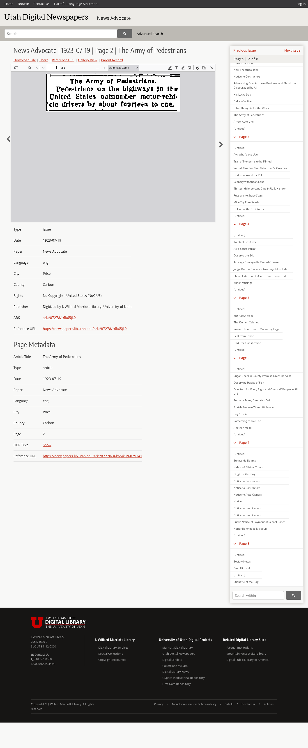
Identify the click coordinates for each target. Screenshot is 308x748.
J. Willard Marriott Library (47, 637)
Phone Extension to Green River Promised (260, 276)
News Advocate (114, 18)
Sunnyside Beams (245, 460)
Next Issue (292, 50)
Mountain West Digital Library (246, 654)
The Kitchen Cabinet (246, 322)
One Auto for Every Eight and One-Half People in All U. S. (266, 391)
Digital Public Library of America (247, 660)
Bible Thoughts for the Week (251, 108)
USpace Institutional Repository (183, 678)
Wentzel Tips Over (245, 242)
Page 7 (244, 442)
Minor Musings (243, 283)
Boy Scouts (240, 414)
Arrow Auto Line (244, 122)
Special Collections (110, 654)
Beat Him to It (242, 568)
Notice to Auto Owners (248, 494)
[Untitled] (239, 128)
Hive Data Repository (176, 684)
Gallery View (87, 60)
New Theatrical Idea (246, 70)
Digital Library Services (113, 647)
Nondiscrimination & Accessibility (194, 704)
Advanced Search (150, 34)
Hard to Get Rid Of (245, 63)
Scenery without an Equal (249, 182)
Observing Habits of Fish (249, 382)
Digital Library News (175, 672)
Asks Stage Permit (245, 249)
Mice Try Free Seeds (246, 202)
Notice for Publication (247, 508)
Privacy (159, 704)
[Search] (124, 33)
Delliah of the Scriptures (249, 209)
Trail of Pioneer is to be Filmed (252, 161)
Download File (25, 60)
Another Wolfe (243, 428)
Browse (23, 4)
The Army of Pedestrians (249, 115)
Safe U (229, 704)
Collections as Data (175, 666)
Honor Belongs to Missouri (250, 529)
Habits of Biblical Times (248, 467)
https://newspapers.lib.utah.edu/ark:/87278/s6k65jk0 (85, 328)
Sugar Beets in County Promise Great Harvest (262, 376)
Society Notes (242, 561)
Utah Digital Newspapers (178, 654)
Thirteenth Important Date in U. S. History (259, 188)
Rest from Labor (244, 336)
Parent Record (112, 60)
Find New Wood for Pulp (248, 175)
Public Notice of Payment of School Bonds (259, 522)
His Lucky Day (242, 94)
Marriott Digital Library (177, 647)
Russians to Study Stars (248, 195)
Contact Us (41, 4)
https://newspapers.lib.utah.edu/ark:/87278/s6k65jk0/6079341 (92, 456)
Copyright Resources (112, 660)
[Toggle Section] (234, 137)
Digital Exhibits (172, 660)
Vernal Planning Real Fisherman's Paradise (260, 168)
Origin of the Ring (244, 474)
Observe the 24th (244, 255)
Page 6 (244, 358)
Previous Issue (244, 50)
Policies (269, 704)
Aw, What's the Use (246, 154)
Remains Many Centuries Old (252, 400)
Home (9, 4)
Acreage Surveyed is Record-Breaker (257, 262)
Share (43, 60)
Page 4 (244, 224)
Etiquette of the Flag (246, 582)
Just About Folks (243, 316)
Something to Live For (247, 421)
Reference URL (63, 60)
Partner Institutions (239, 647)
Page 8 (244, 543)
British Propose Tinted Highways (254, 407)
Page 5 (244, 297)
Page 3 (244, 137)
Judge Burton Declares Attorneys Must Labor (262, 269)
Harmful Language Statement (76, 4)
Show (47, 445)
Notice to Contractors (247, 76)
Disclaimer (248, 704)
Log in (301, 4)
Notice (238, 501)
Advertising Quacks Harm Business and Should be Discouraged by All (265, 85)
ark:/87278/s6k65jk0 (59, 317)
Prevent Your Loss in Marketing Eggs (256, 329)
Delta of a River (243, 101)
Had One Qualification (247, 343)
